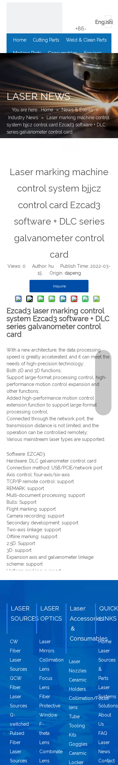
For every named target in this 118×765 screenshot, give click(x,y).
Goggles (78, 744)
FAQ (102, 733)
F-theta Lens (44, 733)
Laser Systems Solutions (108, 696)
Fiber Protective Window (49, 706)
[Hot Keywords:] (111, 21)
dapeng (73, 273)
